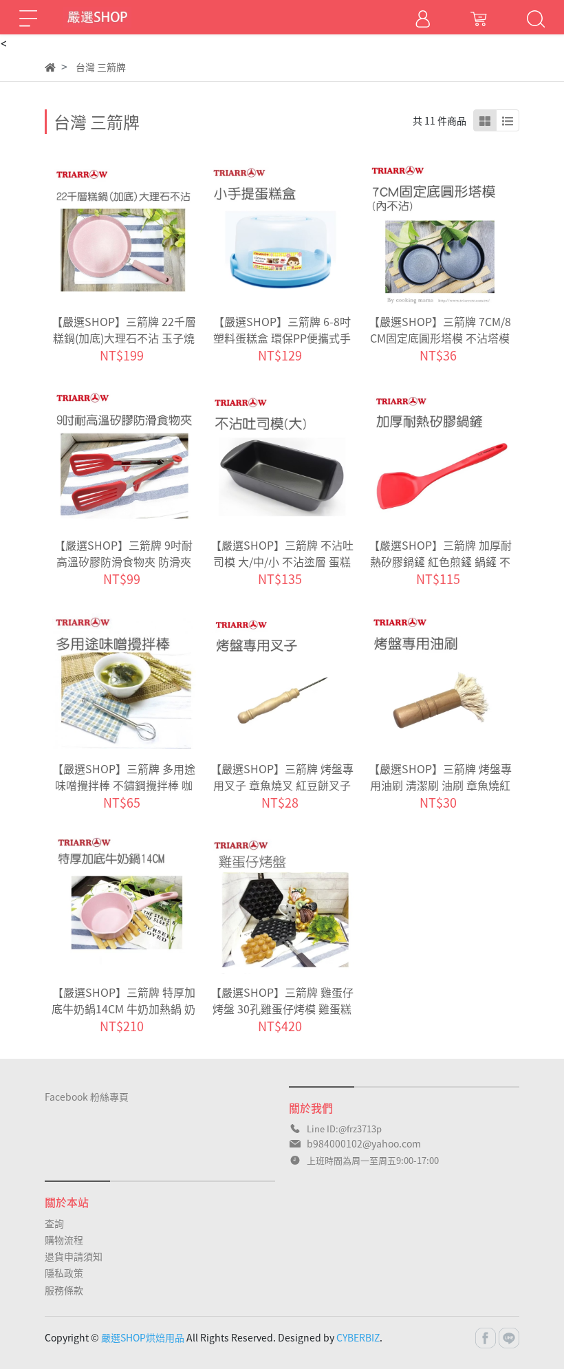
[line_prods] (507, 120)
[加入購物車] (142, 234)
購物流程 (64, 1240)
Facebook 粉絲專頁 (87, 1096)
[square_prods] (485, 120)
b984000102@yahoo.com (364, 1143)
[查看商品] (104, 234)
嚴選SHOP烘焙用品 (142, 1337)
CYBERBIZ (358, 1337)
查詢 (54, 1223)
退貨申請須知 (73, 1256)
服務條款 (64, 1290)
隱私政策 (64, 1273)
